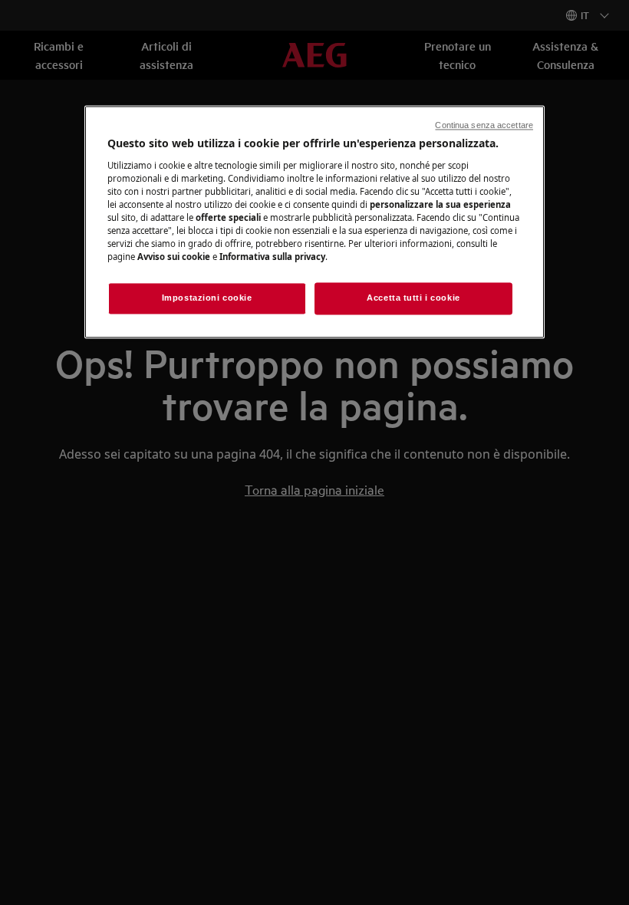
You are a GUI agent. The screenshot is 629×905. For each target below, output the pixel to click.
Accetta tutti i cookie (413, 298)
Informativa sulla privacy (272, 257)
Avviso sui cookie (173, 257)
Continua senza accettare (484, 125)
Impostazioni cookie (207, 298)
